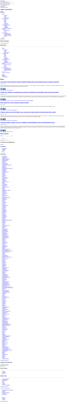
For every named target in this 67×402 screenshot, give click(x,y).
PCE (3, 243)
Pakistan (4, 264)
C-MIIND (3, 149)
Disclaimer (4, 390)
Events (5, 36)
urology (4, 320)
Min (3, 183)
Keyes (3, 204)
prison (3, 271)
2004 (3, 357)
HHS (5, 20)
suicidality (4, 268)
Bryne (3, 218)
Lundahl (4, 209)
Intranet (3, 384)
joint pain (4, 165)
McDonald (4, 210)
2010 (3, 342)
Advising (5, 25)
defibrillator (4, 229)
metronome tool (5, 256)
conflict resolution (5, 336)
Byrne (3, 266)
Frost (3, 213)
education (4, 279)
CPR (3, 257)
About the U (4, 393)
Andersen (4, 207)
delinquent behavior (6, 283)
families (4, 192)
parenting (4, 338)
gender (4, 298)
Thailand (4, 265)
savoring (4, 169)
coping (4, 280)
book (3, 188)
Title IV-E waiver (5, 291)
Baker (3, 173)
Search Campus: (2, 3)
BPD (3, 355)
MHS (3, 182)
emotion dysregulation (29, 100)
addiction (4, 167)
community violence (6, 318)
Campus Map (4, 380)
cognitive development (6, 348)
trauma (4, 239)
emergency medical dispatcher (7, 250)
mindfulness (5, 163)
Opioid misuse (5, 160)
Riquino (22, 100)
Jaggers (4, 191)
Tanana (4, 221)
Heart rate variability (6, 158)
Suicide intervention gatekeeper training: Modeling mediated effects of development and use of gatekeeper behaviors (29, 81)
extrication (4, 234)
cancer (4, 193)
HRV (3, 176)
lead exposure (5, 347)
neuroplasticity (5, 343)
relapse (4, 331)
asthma (4, 302)
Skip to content (2, 0)
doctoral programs (5, 290)
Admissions (6, 27)
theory (3, 189)
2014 (12, 131)
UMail (3, 382)
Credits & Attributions (5, 392)
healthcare (4, 214)
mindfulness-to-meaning (6, 190)
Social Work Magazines (8, 35)
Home (3, 74)
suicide (6, 90)
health (3, 310)
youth (3, 224)
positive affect (5, 312)
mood (3, 254)
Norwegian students (6, 281)
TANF (3, 273)
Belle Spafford (4, 148)
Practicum (5, 57)
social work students (6, 225)
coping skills (4, 275)
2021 (3, 162)
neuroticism (4, 177)
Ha (3, 289)
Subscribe (1, 144)
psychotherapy (5, 350)
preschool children (5, 358)
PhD (5, 22)
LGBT (4, 238)
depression (15, 120)
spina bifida (4, 327)
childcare (4, 305)
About (3, 14)
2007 (3, 353)
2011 (3, 333)
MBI (20, 100)
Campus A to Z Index (5, 378)
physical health (5, 328)
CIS (3, 381)
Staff (5, 51)
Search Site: (2, 1)
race (3, 330)
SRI (5, 31)
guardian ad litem (5, 267)
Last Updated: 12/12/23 (4, 401)
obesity (4, 194)
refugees (4, 215)
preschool (4, 337)
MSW (5, 21)
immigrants (4, 269)
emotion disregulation (6, 277)
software (4, 252)
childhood (4, 307)
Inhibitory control (5, 159)
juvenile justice (5, 282)
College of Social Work (6, 9)
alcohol (4, 344)
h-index (4, 260)
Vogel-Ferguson (5, 205)
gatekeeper (11, 90)
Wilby (3, 208)
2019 (3, 174)
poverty (4, 303)
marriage (4, 272)
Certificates (6, 58)
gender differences (5, 186)
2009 (3, 345)
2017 (3, 295)
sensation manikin (5, 181)
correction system (5, 270)
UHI (3, 253)
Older (3, 138)
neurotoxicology (5, 346)
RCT (3, 259)
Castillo (4, 217)
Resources (6, 26)
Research (3, 29)
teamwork (4, 232)
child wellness (5, 228)
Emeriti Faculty (6, 17)
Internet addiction (5, 323)
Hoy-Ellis (4, 211)
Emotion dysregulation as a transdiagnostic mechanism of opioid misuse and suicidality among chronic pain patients (29, 92)
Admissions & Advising (6, 24)
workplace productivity (6, 311)
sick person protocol (6, 251)
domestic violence (5, 339)
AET (3, 196)
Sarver (3, 263)
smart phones (5, 255)
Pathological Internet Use (6, 324)
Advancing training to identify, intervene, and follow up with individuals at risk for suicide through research (27, 122)
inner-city (4, 300)
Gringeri (4, 201)
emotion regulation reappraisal (7, 168)
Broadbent (4, 170)
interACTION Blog (7, 33)
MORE (18, 100)
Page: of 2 (6, 135)
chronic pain (14, 100)
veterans (4, 288)
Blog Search (2, 140)
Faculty (5, 50)
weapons (4, 219)
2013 (3, 326)
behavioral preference (6, 197)
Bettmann (4, 212)
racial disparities (5, 319)
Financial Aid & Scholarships (6, 28)
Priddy (25, 100)
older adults (4, 216)
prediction (4, 198)
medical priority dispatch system (7, 287)
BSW (5, 19)
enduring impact (5, 276)
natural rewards (5, 274)
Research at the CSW (7, 64)
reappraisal (4, 340)
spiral (3, 341)
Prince (3, 166)
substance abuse (5, 237)
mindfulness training (6, 325)
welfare (4, 351)
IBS (3, 332)
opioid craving (5, 246)
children (4, 301)
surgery (4, 222)
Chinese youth (5, 321)
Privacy (3, 391)
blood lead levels (5, 284)
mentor (4, 227)
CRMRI (3, 150)
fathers (3, 293)
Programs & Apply (5, 18)
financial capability (5, 309)
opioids (11, 100)
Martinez (4, 206)
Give (3, 37)
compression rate (5, 258)
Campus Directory (5, 379)
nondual (4, 247)
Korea (3, 240)
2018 (8, 90)
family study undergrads (6, 335)
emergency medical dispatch (7, 220)
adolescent (4, 317)
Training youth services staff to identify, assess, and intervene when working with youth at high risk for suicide (28, 112)
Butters (4, 261)
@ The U (3, 383)
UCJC (5, 65)
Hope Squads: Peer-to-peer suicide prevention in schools (14, 102)
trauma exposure (5, 195)
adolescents (4, 184)
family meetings (5, 230)
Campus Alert (2, 6)
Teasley (4, 203)
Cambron (4, 308)
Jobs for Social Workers (6, 72)
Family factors (5, 322)
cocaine (4, 241)
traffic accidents (5, 233)
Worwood (4, 262)
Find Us (3, 371)
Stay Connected (4, 32)
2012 (3, 187)
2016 (3, 304)
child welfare (9, 120)
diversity (4, 202)
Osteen (3, 90)
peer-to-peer (4, 278)
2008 (3, 352)
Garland (5, 100)
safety (3, 334)
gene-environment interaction (7, 349)
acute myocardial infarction (7, 286)
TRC (3, 294)
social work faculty (5, 297)
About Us (5, 15)
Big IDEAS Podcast (7, 34)
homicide (4, 315)
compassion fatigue (5, 236)
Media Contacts (4, 394)
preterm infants (5, 354)
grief (3, 316)
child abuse (4, 296)
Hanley (4, 161)
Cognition (4, 157)
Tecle (3, 200)
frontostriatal (4, 199)
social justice (4, 329)
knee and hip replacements (7, 164)
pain (3, 223)
